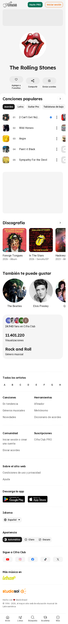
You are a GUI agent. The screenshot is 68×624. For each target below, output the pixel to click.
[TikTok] (45, 559)
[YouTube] (8, 559)
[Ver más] (60, 98)
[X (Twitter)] (58, 559)
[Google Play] (14, 499)
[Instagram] (20, 559)
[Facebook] (33, 559)
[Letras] (9, 578)
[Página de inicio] (10, 5)
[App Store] (38, 499)
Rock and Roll (18, 349)
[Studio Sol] (14, 591)
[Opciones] (56, 117)
